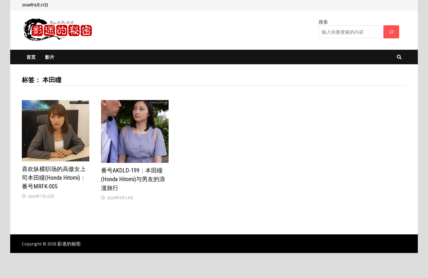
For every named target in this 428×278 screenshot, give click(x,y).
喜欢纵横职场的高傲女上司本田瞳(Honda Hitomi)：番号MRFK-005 (54, 177)
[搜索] (391, 31)
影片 (49, 57)
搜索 (323, 22)
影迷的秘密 (69, 244)
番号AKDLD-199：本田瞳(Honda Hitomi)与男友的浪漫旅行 (133, 179)
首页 (31, 57)
